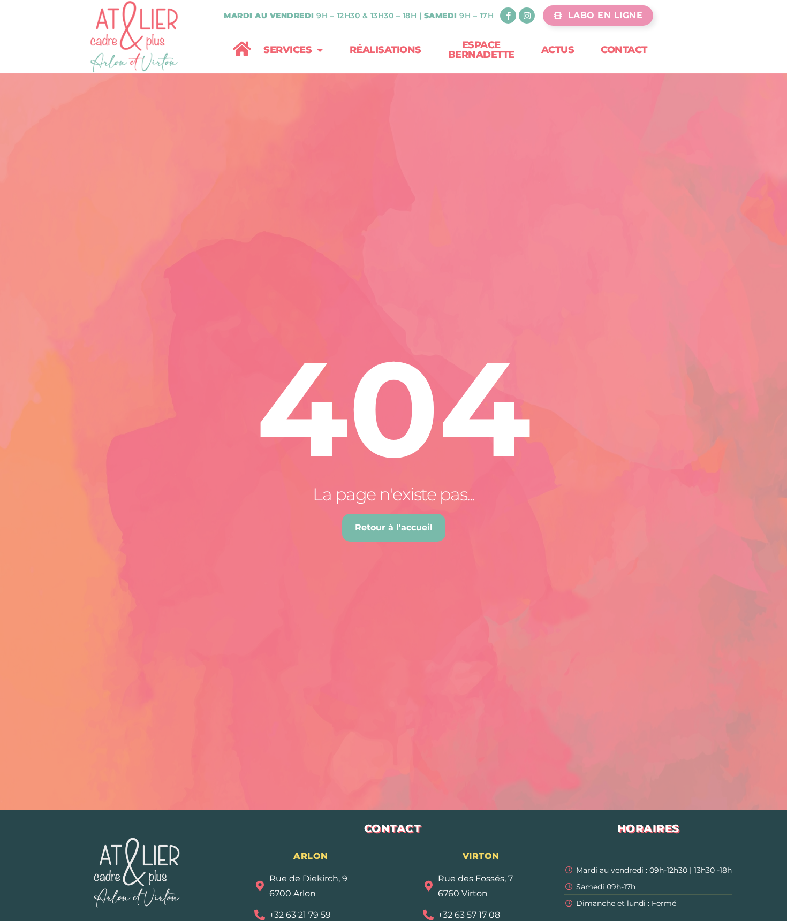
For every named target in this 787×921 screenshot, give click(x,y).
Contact (624, 50)
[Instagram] (527, 15)
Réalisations (385, 50)
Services (287, 50)
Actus (557, 50)
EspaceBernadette (481, 49)
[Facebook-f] (508, 15)
